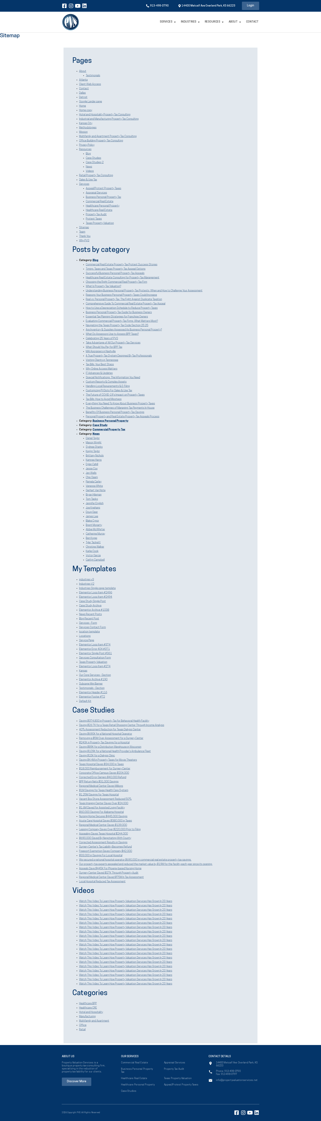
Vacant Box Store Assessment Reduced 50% (105, 799)
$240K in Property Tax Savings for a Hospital (104, 742)
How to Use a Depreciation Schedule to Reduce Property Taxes (122, 308)
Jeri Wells (91, 473)
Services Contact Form (92, 627)
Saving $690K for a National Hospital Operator (105, 734)
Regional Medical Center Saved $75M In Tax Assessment (111, 877)
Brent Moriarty (94, 525)
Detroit (83, 97)
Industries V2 (86, 584)
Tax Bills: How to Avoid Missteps (104, 399)
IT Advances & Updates (99, 373)
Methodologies (87, 127)
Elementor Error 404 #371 (94, 649)
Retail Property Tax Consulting (96, 175)
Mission (83, 132)
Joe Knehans (93, 508)
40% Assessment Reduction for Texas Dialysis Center (110, 729)
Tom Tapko (92, 499)
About (233, 22)
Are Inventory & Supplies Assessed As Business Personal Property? (124, 330)
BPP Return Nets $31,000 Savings (99, 781)
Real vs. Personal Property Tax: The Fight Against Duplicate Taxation (124, 299)
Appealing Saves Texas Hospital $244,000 (103, 834)
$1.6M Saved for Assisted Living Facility (102, 808)
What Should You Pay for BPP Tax (104, 347)
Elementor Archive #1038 (94, 610)
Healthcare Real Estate (99, 210)
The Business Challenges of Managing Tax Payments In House (120, 408)
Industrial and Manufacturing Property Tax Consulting (109, 119)
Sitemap (84, 227)
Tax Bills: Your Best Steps (100, 364)
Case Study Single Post (92, 601)
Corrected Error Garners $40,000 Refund (102, 777)
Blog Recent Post (89, 618)
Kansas (83, 671)
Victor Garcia (93, 555)
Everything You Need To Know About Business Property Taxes (120, 403)
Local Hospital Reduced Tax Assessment (102, 881)
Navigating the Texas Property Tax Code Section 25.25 (117, 325)
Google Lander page (90, 101)
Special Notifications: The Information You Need (113, 377)
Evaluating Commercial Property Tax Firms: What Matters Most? (122, 321)
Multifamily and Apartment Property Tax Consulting (108, 136)
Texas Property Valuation (100, 223)
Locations (85, 636)
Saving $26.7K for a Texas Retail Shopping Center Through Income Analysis (121, 725)
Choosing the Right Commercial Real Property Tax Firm (116, 282)
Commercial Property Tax (109, 429)
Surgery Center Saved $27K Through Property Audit (108, 873)
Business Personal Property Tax (103, 197)
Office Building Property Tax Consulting (101, 140)
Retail (82, 1029)
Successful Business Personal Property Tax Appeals (115, 273)
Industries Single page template (97, 588)
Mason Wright (93, 442)
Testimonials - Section (91, 688)
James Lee (92, 516)
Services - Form (88, 623)
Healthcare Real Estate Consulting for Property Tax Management (122, 277)
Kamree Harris (94, 460)
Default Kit (85, 701)
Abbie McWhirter (95, 529)
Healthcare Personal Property (102, 206)
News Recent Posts (90, 614)
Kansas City (85, 123)
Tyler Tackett (93, 542)
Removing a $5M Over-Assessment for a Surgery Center (111, 738)
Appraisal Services (96, 193)
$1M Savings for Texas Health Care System (103, 790)
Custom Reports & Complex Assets (106, 382)
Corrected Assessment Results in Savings (103, 842)
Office (82, 1025)
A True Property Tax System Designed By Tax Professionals (119, 356)
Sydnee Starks (94, 447)
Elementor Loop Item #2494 (95, 597)
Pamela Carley (93, 482)
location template (89, 631)
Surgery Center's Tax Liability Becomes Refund (105, 847)
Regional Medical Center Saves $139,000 (103, 825)
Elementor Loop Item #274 (95, 666)
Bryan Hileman (93, 495)
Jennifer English (94, 503)
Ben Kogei (91, 538)
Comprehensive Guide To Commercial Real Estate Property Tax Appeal (125, 303)
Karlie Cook (92, 551)
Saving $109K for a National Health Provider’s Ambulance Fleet (115, 751)
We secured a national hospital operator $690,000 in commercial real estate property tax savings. (135, 860)
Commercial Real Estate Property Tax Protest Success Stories (121, 264)
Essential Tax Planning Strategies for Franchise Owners (117, 316)
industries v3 (86, 579)
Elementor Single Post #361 (95, 653)
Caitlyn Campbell (95, 560)
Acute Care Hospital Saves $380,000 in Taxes (105, 821)
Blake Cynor (92, 521)
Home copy (85, 110)
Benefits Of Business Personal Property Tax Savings (115, 412)
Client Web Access (90, 84)
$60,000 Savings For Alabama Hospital (101, 812)
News (89, 167)
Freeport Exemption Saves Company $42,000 (105, 851)
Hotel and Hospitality (91, 1012)
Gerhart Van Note (95, 490)
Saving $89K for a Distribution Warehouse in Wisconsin (110, 747)
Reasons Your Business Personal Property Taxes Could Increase (121, 295)
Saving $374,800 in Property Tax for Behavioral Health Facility (114, 721)
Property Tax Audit (96, 214)
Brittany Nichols (95, 455)
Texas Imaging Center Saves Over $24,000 (103, 803)
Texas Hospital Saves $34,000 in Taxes (101, 764)
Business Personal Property (110, 421)
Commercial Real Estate (99, 201)
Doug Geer (92, 512)
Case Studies (93, 158)
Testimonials (93, 75)
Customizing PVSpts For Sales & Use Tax (109, 390)
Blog (88, 153)
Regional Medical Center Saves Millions (101, 786)
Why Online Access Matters (101, 369)
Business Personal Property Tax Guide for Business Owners (119, 312)
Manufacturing (87, 1016)
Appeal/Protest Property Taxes (103, 188)
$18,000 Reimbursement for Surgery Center (104, 768)
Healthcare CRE (88, 1008)
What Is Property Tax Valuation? (103, 286)
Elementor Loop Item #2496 (95, 592)
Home (82, 106)
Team (82, 232)
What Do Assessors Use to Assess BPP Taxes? (112, 334)
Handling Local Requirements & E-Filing (108, 386)
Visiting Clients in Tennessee (102, 360)
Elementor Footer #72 (92, 697)
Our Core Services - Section (95, 675)
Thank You (84, 236)
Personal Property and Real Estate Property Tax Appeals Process (122, 416)
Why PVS (84, 240)
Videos (90, 171)
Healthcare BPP (88, 1003)
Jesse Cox (91, 468)
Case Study (100, 425)
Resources (212, 22)
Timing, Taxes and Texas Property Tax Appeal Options (115, 269)
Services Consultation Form (95, 658)
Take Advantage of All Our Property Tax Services (113, 343)
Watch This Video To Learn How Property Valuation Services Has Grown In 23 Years (125, 901)
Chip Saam (92, 477)
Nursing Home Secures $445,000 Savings (103, 816)
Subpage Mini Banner (91, 684)
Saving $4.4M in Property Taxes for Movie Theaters (108, 760)
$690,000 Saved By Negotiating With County (105, 838)
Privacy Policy (86, 145)
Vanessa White (94, 486)
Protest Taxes (94, 219)
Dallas (82, 93)
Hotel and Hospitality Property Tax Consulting (104, 114)
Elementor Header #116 (93, 692)
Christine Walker (95, 547)
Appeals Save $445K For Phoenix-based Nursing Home (110, 868)
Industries (188, 22)
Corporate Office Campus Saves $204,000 (104, 773)
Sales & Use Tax (88, 180)
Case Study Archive (90, 605)
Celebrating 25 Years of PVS (102, 338)
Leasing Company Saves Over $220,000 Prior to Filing (110, 829)
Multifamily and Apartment (94, 1021)
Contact (252, 22)
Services (166, 22)
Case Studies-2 (95, 162)
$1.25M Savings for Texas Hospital (99, 794)
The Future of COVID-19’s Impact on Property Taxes (115, 395)
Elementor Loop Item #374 (95, 645)
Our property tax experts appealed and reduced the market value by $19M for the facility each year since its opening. (145, 864)
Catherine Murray (95, 534)
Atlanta (83, 80)
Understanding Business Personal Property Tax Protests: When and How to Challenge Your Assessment (144, 290)
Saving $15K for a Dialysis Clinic (97, 755)
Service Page (86, 640)
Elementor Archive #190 (93, 679)
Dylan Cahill (92, 464)
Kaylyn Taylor (93, 451)
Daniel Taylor (93, 438)
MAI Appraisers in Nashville (101, 351)
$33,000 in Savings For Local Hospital (100, 855)
